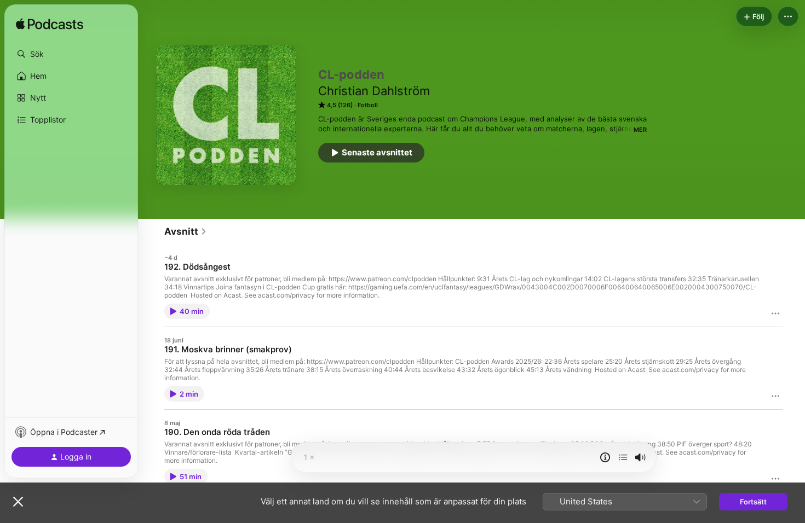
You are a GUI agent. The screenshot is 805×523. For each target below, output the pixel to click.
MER (640, 129)
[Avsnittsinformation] (605, 457)
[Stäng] (18, 502)
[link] (185, 231)
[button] (71, 54)
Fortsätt (753, 501)
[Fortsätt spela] (623, 457)
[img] (49, 24)
